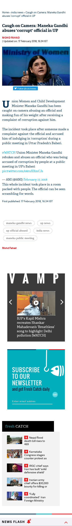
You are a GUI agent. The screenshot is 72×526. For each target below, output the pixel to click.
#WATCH (9, 153)
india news (17, 12)
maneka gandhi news (18, 223)
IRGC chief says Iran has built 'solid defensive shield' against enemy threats (36, 472)
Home (5, 12)
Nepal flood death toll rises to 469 (34, 441)
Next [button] (62, 300)
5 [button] (48, 344)
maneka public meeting (20, 238)
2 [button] (30, 344)
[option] (36, 314)
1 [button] (24, 344)
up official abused (17, 230)
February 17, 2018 (35, 180)
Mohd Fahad (11, 37)
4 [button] (42, 344)
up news (45, 223)
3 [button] (36, 344)
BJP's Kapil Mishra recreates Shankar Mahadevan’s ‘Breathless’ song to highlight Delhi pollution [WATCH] (36, 326)
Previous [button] (10, 300)
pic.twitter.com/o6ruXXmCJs (22, 171)
